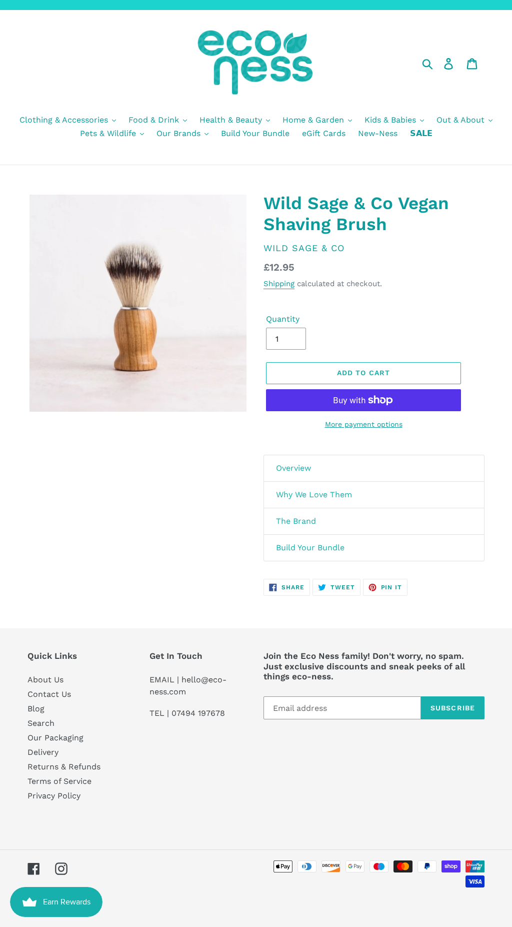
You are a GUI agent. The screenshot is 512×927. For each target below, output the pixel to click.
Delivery (43, 752)
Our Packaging (56, 737)
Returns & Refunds (64, 766)
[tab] (374, 468)
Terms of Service (60, 781)
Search (41, 723)
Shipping (279, 283)
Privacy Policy (54, 795)
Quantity (283, 319)
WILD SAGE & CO (304, 248)
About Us (46, 679)
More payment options (363, 424)
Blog (36, 708)
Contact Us (49, 694)
